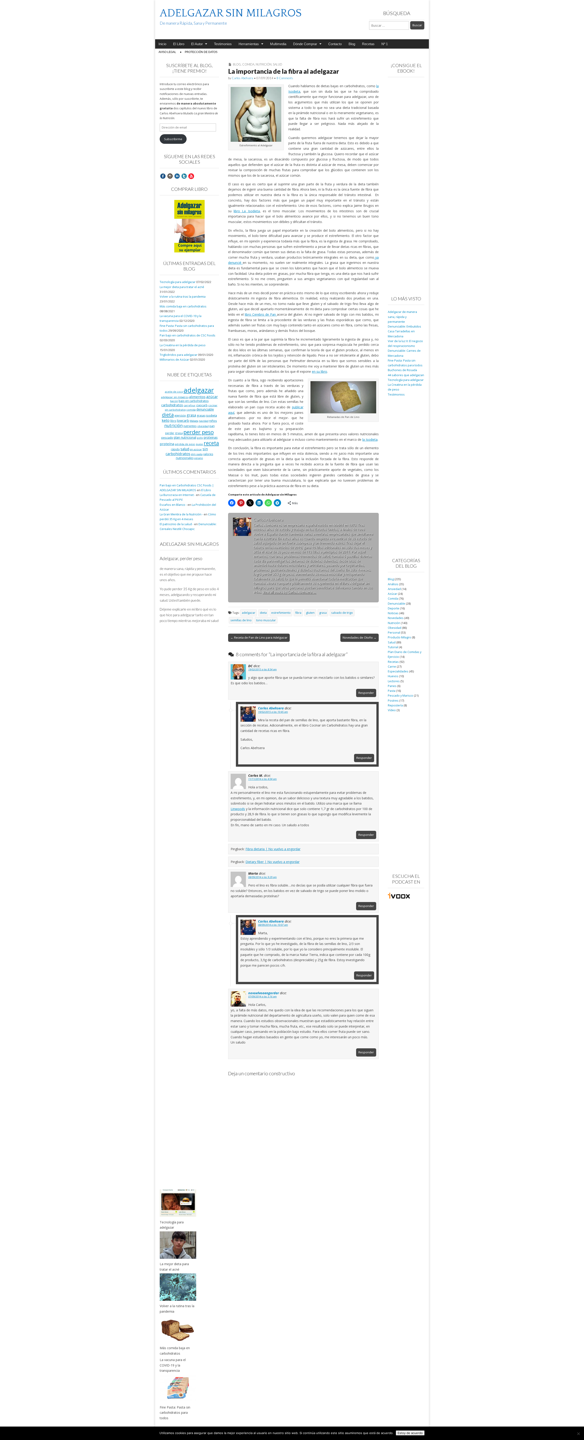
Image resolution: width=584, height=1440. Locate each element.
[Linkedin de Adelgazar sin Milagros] (177, 176)
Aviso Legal (167, 52)
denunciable (205, 409)
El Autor (197, 44)
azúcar (212, 396)
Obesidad (394, 628)
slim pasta (197, 454)
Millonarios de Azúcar (174, 360)
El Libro (178, 44)
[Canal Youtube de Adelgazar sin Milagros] (191, 176)
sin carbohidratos (187, 451)
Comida (248, 64)
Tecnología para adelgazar (178, 282)
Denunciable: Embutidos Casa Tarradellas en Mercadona (404, 331)
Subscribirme (173, 139)
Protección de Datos (201, 52)
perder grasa (174, 433)
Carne (392, 667)
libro (173, 420)
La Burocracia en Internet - (177, 495)
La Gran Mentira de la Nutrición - (181, 514)
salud (184, 448)
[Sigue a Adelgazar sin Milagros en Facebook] (163, 176)
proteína (167, 443)
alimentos (197, 396)
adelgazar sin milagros (174, 397)
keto (165, 420)
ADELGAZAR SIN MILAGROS (231, 13)
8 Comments (284, 78)
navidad (204, 420)
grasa (323, 613)
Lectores (394, 681)
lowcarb (183, 420)
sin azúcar (196, 449)
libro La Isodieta (247, 211)
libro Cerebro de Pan (261, 314)
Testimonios (223, 44)
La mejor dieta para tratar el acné (182, 287)
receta (211, 443)
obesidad (203, 426)
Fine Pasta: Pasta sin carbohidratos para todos (175, 1412)
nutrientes (190, 426)
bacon (174, 401)
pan (212, 426)
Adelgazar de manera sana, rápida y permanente (402, 317)
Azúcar (392, 594)
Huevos (393, 676)
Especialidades (398, 671)
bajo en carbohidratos (194, 401)
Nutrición (263, 64)
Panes (392, 686)
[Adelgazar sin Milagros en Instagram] (170, 176)
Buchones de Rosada (402, 370)
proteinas (211, 437)
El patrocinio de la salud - (176, 524)
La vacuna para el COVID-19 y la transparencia (173, 1365)
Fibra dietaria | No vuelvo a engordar (272, 849)
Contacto (335, 44)
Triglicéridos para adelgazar (178, 355)
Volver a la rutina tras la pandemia (183, 297)
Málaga (194, 420)
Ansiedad (394, 589)
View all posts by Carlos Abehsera (289, 592)
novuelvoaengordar (263, 993)
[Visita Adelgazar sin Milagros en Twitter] (184, 176)
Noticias (393, 613)
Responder (366, 693)
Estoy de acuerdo (410, 1433)
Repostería (395, 705)
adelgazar (248, 613)
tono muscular (266, 620)
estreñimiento (281, 613)
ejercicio (180, 415)
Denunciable (396, 604)
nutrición (173, 425)
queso (199, 444)
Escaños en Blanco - (173, 505)
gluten (310, 613)
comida (191, 409)
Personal (394, 633)
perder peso (198, 432)
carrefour (190, 405)
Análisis (393, 584)
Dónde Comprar (305, 44)
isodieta (211, 415)
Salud (277, 64)
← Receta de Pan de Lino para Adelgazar (258, 637)
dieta (263, 613)
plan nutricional (185, 437)
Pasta (391, 691)
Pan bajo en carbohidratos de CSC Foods (187, 335)
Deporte (393, 608)
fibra (298, 613)
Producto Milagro (399, 637)
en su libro (319, 371)
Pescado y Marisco (400, 696)
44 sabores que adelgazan (406, 375)
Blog (352, 44)
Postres (393, 701)
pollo (200, 437)
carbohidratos (172, 405)
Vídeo (392, 710)
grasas (201, 415)
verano (198, 458)
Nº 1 (384, 44)
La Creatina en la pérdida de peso (183, 345)
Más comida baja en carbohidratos (183, 306)
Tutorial (393, 647)
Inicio (162, 44)
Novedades (396, 618)
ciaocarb (202, 405)
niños (213, 421)
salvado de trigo (342, 613)
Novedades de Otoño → (359, 637)
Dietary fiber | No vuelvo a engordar (272, 862)
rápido (175, 449)
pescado (167, 437)
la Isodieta (370, 439)
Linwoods (238, 809)
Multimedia (278, 44)
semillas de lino (241, 620)
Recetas (368, 44)
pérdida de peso (185, 444)
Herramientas (249, 44)
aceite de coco (174, 391)
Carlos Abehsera (242, 78)
